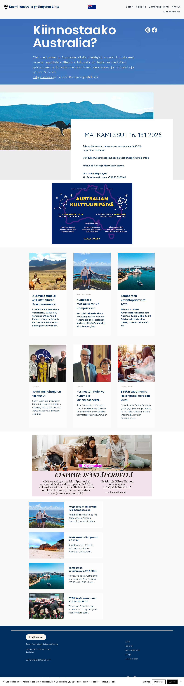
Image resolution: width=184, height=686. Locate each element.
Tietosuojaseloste (108, 681)
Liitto (128, 641)
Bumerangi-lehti (133, 650)
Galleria (129, 646)
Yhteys (128, 654)
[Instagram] (147, 30)
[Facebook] (154, 30)
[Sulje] (180, 682)
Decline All (158, 681)
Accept (172, 681)
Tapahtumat (126, 386)
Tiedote (35, 386)
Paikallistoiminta (84, 295)
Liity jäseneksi (43, 77)
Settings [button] (146, 681)
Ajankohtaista (132, 659)
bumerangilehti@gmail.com (38, 660)
